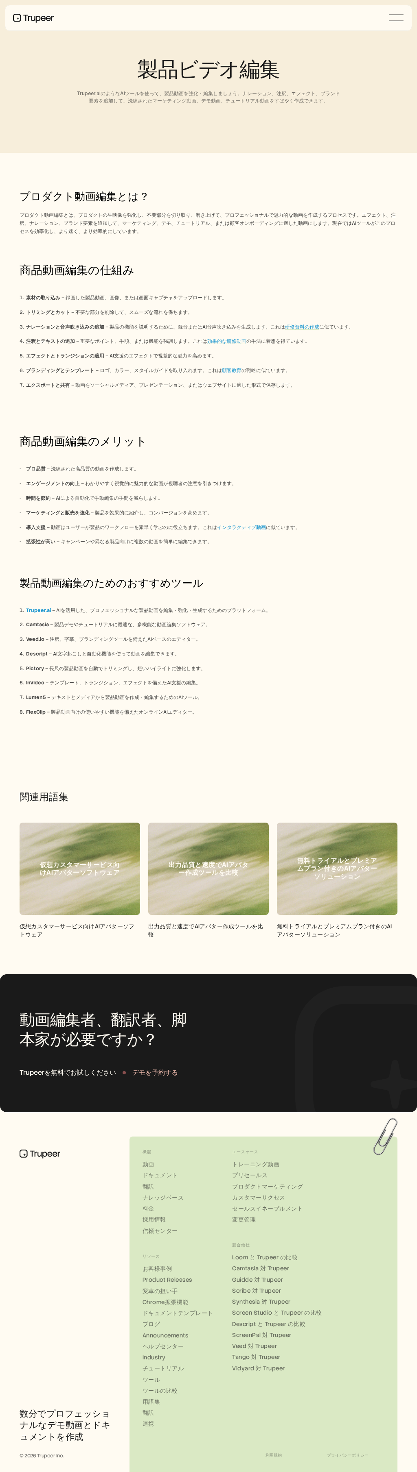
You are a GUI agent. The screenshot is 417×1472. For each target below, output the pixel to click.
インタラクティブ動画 (241, 527)
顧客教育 (231, 370)
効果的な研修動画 (226, 341)
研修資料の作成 (302, 327)
